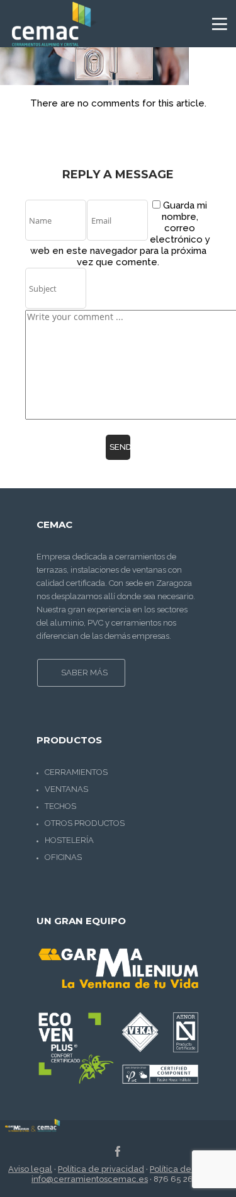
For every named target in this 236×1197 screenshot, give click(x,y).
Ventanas (66, 789)
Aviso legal (30, 1169)
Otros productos (85, 823)
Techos (60, 806)
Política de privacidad (101, 1169)
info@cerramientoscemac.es (89, 1179)
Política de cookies (187, 1169)
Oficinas (63, 857)
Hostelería (69, 840)
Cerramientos (76, 772)
